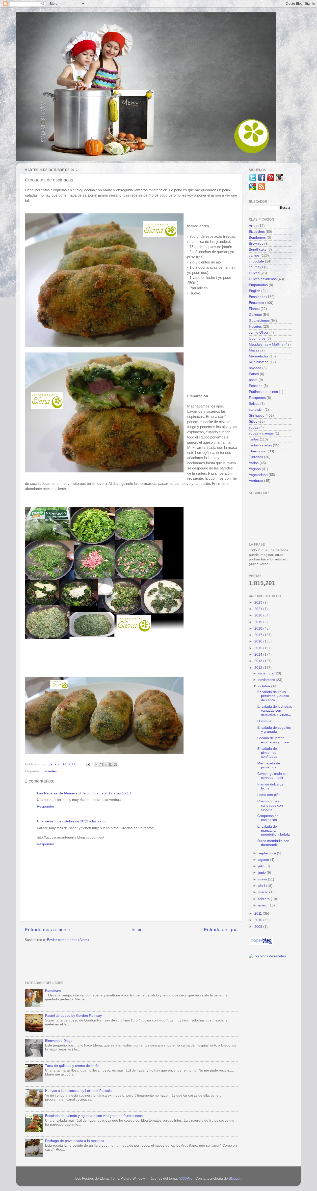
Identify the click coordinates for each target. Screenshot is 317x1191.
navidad (255, 368)
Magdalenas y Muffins (266, 344)
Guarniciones (259, 320)
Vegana (255, 469)
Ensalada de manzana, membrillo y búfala (273, 830)
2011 (258, 913)
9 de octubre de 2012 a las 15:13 (105, 793)
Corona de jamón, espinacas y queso (273, 740)
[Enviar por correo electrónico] (96, 764)
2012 (258, 667)
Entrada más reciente (47, 929)
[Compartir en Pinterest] (115, 764)
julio (261, 866)
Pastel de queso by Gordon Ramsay (73, 1015)
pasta (253, 380)
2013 (258, 661)
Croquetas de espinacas (268, 818)
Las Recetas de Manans (57, 793)
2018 (258, 628)
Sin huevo (256, 415)
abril (262, 886)
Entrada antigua (221, 929)
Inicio (137, 929)
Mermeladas (258, 356)
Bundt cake (257, 249)
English (254, 291)
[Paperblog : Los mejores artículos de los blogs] (261, 944)
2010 (258, 920)
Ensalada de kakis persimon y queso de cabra (273, 696)
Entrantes (49, 771)
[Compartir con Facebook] (110, 764)
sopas (253, 427)
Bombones (257, 237)
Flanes (254, 309)
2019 (258, 622)
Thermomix (258, 451)
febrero (264, 899)
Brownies (256, 243)
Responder (45, 806)
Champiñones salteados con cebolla (270, 805)
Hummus (264, 721)
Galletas (255, 315)
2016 (258, 641)
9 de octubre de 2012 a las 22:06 (80, 821)
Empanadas (258, 285)
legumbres (257, 338)
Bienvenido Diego (59, 1041)
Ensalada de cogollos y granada (274, 729)
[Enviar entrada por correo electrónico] (87, 764)
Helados (255, 326)
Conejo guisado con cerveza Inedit (273, 776)
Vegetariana (258, 475)
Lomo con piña (269, 795)
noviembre (267, 680)
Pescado (256, 386)
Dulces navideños (263, 279)
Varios (254, 463)
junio (262, 872)
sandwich (256, 409)
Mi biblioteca (258, 362)
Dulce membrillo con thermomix (273, 843)
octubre (264, 686)
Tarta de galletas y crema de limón (72, 1066)
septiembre (267, 853)
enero (263, 905)
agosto (264, 860)
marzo (263, 892)
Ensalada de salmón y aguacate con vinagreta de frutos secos (94, 1116)
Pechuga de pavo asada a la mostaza (74, 1141)
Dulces (254, 273)
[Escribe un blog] (101, 764)
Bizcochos (257, 231)
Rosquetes (257, 398)
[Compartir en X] (106, 764)
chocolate (256, 261)
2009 (258, 927)
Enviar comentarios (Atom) (68, 940)
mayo (263, 879)
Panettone (53, 990)
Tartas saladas (260, 445)
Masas (254, 350)
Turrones (256, 457)
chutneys (256, 267)
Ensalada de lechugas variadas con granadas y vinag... (274, 710)
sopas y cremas (261, 433)
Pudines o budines (263, 392)
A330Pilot (186, 1178)
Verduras (256, 481)
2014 (258, 654)
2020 (258, 615)
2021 (258, 609)
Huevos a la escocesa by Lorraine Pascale (78, 1091)
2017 (258, 635)
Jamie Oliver (258, 332)
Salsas (254, 404)
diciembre (266, 673)
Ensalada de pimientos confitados (267, 752)
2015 (258, 648)
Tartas (254, 439)
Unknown (45, 821)
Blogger (235, 1178)
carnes (254, 255)
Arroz (253, 226)
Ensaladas (257, 297)
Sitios (253, 421)
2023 (258, 602)
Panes (254, 374)
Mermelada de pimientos (268, 765)
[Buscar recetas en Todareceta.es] (267, 956)
